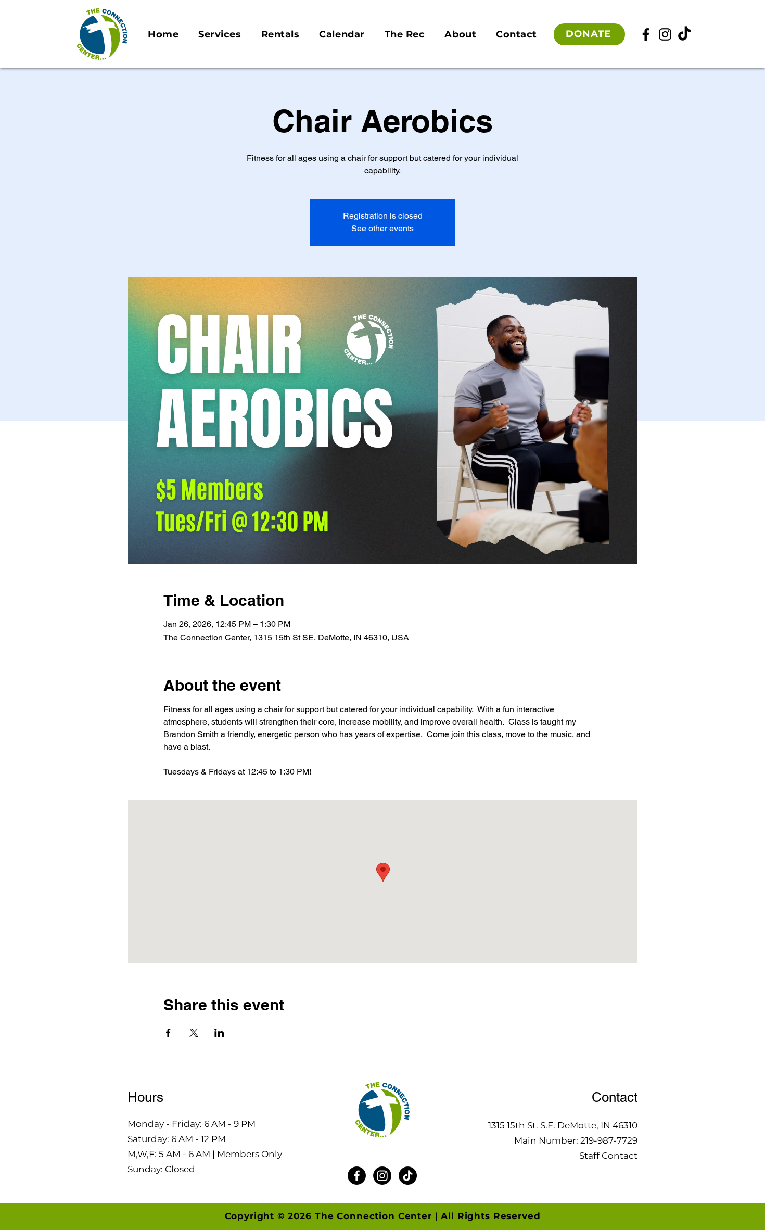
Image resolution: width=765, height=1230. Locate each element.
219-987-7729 (609, 1140)
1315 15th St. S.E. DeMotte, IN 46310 (563, 1125)
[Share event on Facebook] (168, 1033)
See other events (382, 228)
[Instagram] (665, 34)
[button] (219, 34)
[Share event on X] (194, 1033)
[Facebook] (646, 34)
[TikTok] (684, 34)
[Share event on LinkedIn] (219, 1033)
